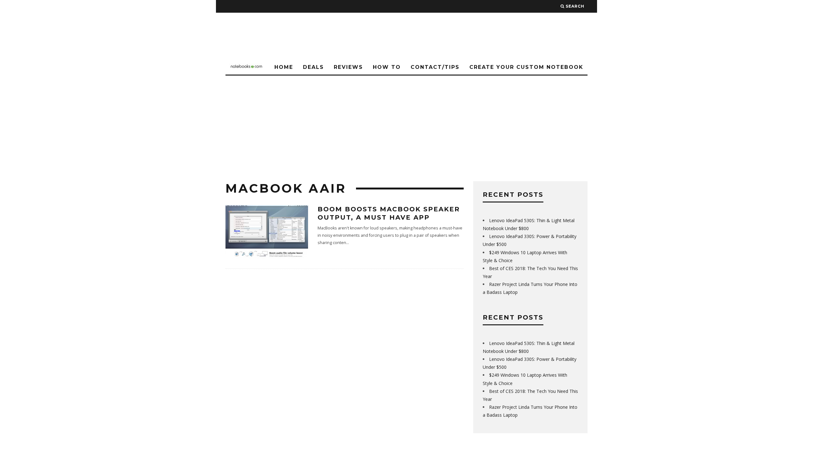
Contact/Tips (435, 67)
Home (283, 67)
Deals (313, 67)
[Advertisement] (406, 123)
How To (387, 67)
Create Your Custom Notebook (526, 67)
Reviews (348, 67)
